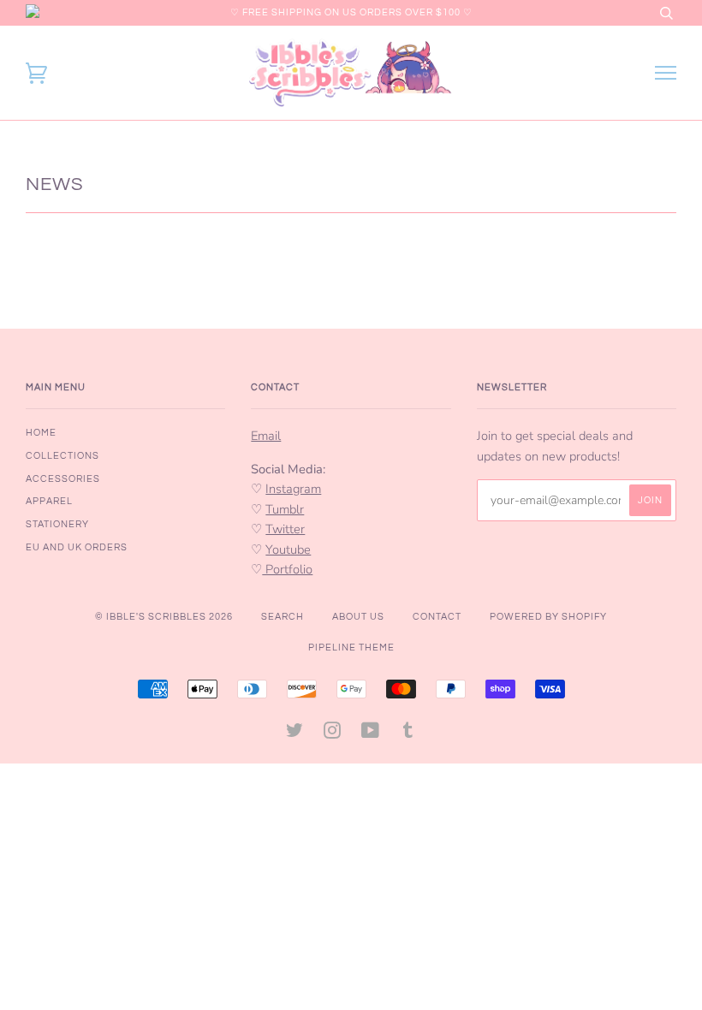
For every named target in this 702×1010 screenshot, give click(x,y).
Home (41, 432)
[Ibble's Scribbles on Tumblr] (408, 734)
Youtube (288, 549)
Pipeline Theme (351, 647)
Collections (62, 455)
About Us (358, 616)
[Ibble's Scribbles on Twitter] (295, 734)
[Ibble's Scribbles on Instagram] (333, 734)
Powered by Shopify (548, 616)
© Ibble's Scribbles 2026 (164, 616)
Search (282, 616)
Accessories (63, 479)
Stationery (57, 524)
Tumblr (284, 509)
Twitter (285, 529)
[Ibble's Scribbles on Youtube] (370, 734)
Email (266, 435)
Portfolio (287, 569)
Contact (437, 616)
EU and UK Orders (77, 547)
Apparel (49, 501)
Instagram (293, 488)
